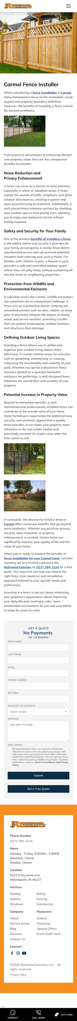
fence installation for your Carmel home (32, 558)
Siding (40, 894)
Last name (14, 654)
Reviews (16, 934)
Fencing (41, 899)
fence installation (45, 92)
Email (11, 667)
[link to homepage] (18, 5)
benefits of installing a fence (51, 239)
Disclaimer (15, 744)
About (14, 918)
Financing (43, 923)
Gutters (15, 899)
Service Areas (19, 923)
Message (13, 718)
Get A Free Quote (38, 789)
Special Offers (47, 928)
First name (15, 641)
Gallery (42, 918)
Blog (13, 928)
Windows (16, 904)
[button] (67, 6)
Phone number (17, 679)
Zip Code (13, 692)
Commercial (44, 904)
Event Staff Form (48, 934)
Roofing (15, 894)
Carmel (9, 524)
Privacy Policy (18, 974)
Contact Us (17, 939)
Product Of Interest (21, 705)
